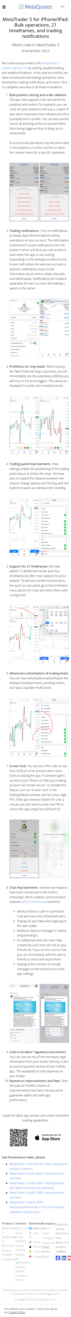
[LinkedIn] (64, 1258)
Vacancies (48, 1243)
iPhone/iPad (41, 1246)
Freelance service (21, 1278)
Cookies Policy (17, 1312)
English (62, 6)
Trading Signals (20, 1269)
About (46, 1228)
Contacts (47, 1238)
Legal (45, 1256)
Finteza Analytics (7, 1252)
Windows (39, 1228)
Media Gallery (46, 1249)
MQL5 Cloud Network (20, 1237)
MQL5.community (34, 902)
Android (39, 1251)
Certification (9, 1259)
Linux (37, 1242)
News (45, 1233)
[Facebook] (58, 1258)
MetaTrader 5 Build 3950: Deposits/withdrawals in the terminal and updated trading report (36, 1207)
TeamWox (8, 1246)
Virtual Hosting (20, 1247)
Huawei (38, 1256)
